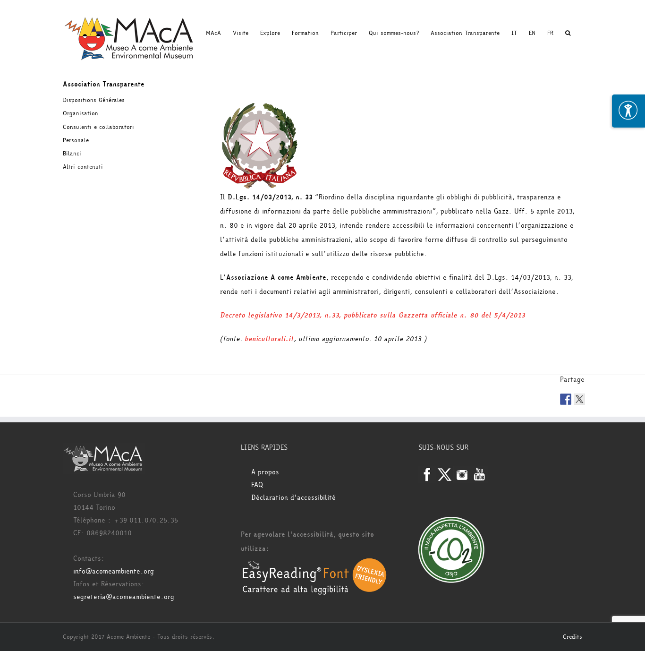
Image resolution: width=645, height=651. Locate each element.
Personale (76, 140)
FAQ (257, 485)
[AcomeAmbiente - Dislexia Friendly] (314, 563)
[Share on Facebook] (565, 399)
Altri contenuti (83, 167)
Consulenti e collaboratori (98, 127)
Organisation (80, 113)
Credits (572, 637)
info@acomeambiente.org (113, 571)
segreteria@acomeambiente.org (123, 597)
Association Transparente (103, 84)
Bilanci (72, 153)
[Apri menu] (628, 111)
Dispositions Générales (94, 100)
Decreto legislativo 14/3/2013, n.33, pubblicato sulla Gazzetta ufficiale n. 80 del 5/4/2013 (372, 315)
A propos (265, 472)
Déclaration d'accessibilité (293, 498)
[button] (567, 33)
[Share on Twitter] (579, 399)
